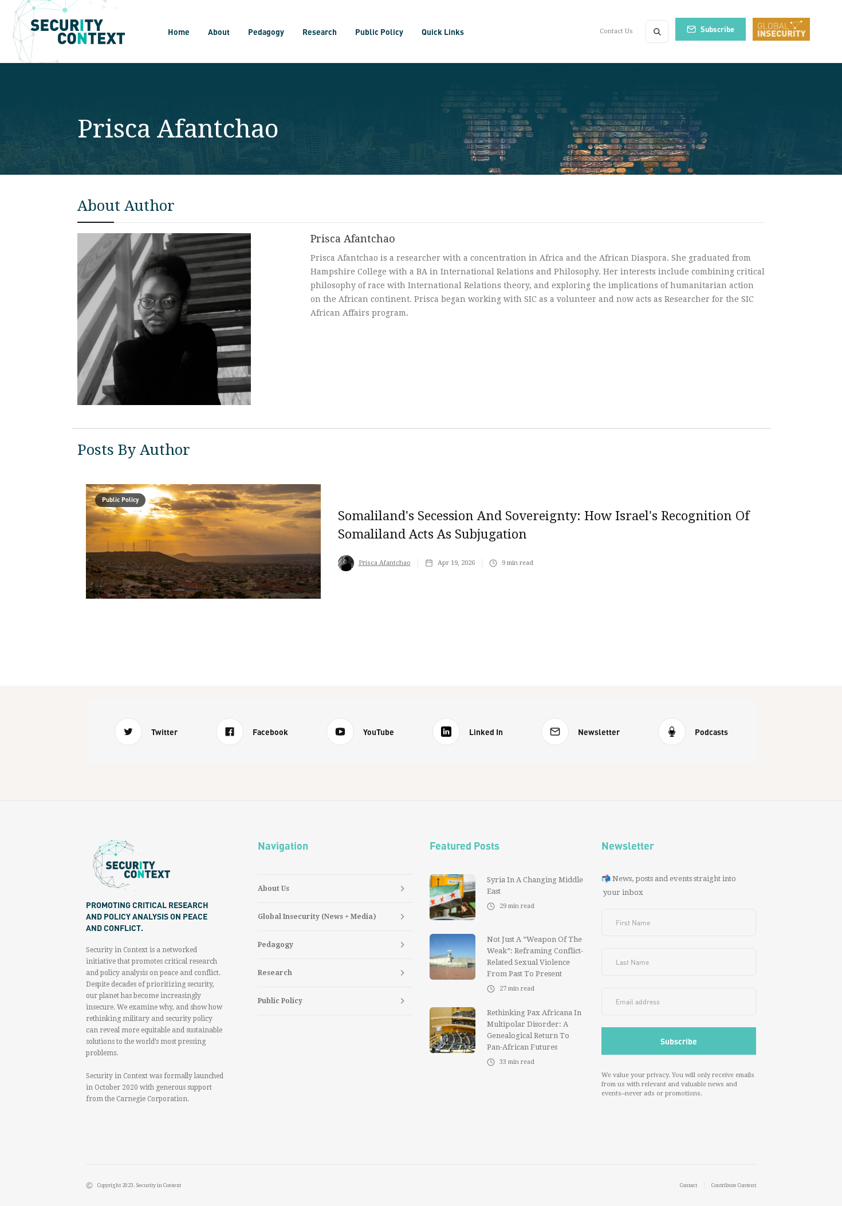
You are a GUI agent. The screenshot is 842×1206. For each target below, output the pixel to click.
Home (179, 31)
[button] (219, 31)
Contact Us (616, 31)
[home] (81, 31)
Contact (688, 1185)
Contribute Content (733, 1185)
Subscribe (717, 29)
